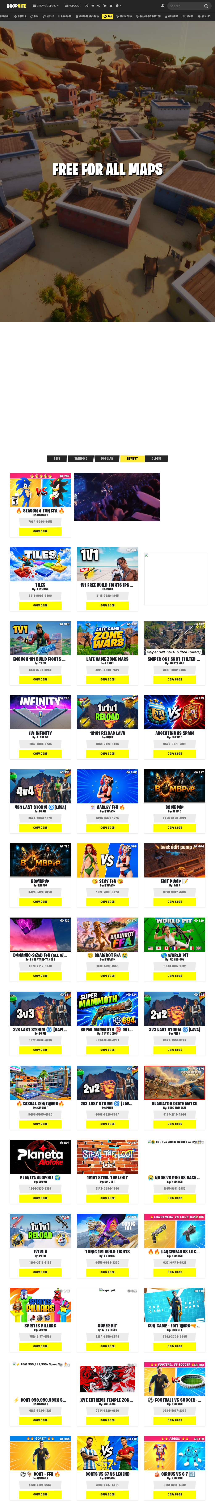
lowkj (109, 663)
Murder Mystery (89, 16)
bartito (177, 737)
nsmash (42, 515)
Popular (107, 458)
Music (50, 16)
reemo (176, 811)
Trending (80, 458)
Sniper (21, 16)
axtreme (110, 1404)
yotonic (109, 1256)
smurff (42, 1108)
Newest (206, 16)
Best (57, 458)
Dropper (66, 16)
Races (189, 16)
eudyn (42, 1182)
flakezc (42, 737)
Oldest (156, 458)
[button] (118, 5)
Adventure (125, 16)
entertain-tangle (42, 959)
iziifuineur (109, 1330)
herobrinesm (177, 1108)
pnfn (109, 589)
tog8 (42, 663)
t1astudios (110, 1033)
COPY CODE (40, 531)
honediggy (177, 959)
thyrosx (43, 589)
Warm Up (173, 16)
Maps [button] (46, 6)
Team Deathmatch (150, 16)
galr (177, 885)
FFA (110, 16)
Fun (36, 16)
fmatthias (177, 663)
